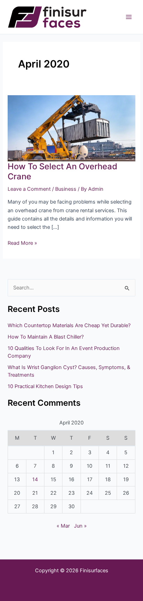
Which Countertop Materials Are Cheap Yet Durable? (69, 325)
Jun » (80, 526)
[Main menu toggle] (128, 17)
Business (65, 189)
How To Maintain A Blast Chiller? (46, 337)
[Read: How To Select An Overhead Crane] (71, 128)
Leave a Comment (29, 189)
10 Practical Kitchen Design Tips (45, 386)
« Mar (63, 526)
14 (35, 479)
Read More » (22, 242)
